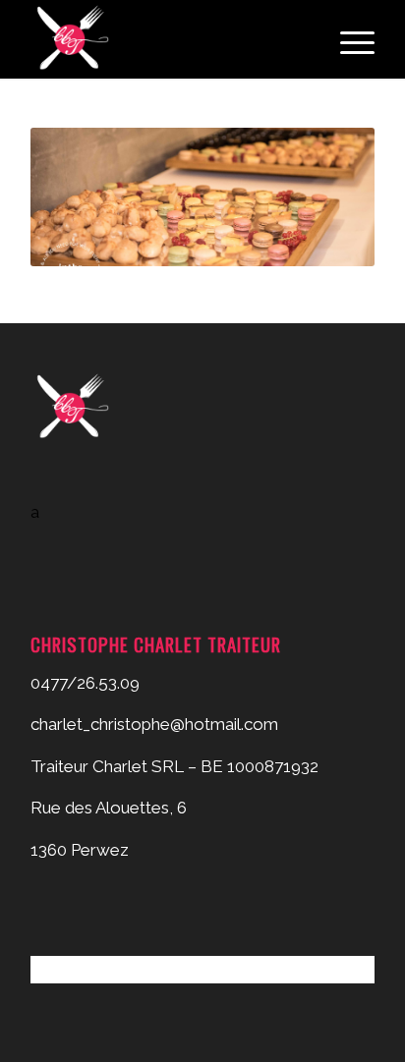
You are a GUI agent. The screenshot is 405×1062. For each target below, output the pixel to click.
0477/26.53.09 (85, 683)
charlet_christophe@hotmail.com (154, 724)
